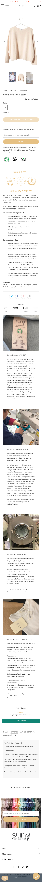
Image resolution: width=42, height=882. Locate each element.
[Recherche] (34, 5)
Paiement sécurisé (9, 735)
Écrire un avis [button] (21, 721)
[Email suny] (15, 867)
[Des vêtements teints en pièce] (21, 532)
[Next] (37, 41)
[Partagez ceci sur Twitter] (11, 296)
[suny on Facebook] (19, 867)
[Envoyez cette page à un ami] (29, 296)
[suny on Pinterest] (27, 867)
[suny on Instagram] (23, 867)
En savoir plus (16, 590)
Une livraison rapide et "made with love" (20, 639)
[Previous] (5, 41)
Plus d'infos (15, 696)
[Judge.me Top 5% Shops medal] (31, 181)
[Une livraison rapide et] (21, 617)
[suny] (21, 5)
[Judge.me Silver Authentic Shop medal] (10, 181)
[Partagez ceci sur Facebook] (17, 296)
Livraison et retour (27, 732)
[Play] (21, 41)
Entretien (14, 732)
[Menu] (1, 5)
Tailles (5, 732)
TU (5, 107)
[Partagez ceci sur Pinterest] (23, 296)
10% (4, 878)
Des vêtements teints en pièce (17, 554)
